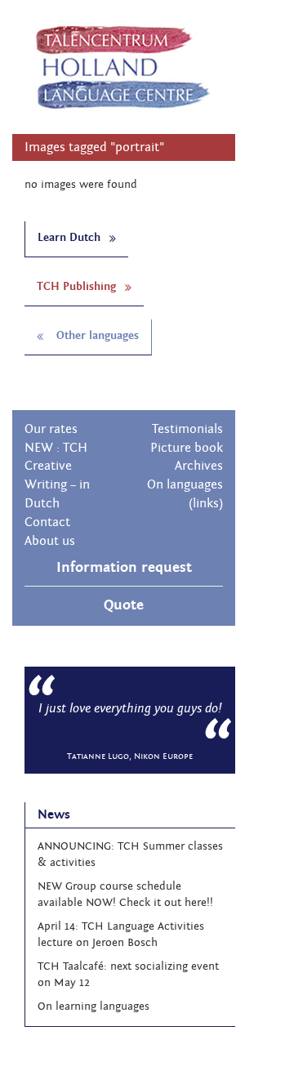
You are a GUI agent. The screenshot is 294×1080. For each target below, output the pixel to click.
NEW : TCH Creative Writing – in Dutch (57, 475)
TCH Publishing (78, 286)
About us (49, 540)
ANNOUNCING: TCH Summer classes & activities (130, 854)
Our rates (51, 429)
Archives (199, 465)
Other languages (96, 335)
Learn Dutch (71, 237)
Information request (124, 567)
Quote (124, 605)
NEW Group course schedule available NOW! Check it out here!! (125, 894)
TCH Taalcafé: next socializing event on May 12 (128, 974)
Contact (47, 522)
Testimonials (187, 429)
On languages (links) (185, 494)
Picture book (186, 447)
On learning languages (93, 1006)
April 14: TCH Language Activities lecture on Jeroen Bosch (121, 934)
